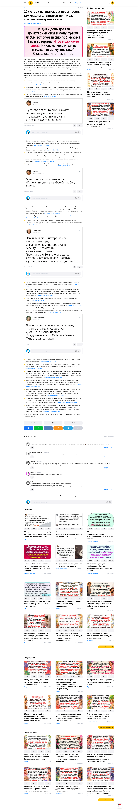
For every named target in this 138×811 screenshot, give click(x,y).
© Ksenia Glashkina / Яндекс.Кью (56, 395)
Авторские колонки (92, 721)
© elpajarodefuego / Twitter (48, 361)
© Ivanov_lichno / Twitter (29, 125)
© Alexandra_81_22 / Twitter (34, 368)
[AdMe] (33, 3)
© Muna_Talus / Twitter (74, 305)
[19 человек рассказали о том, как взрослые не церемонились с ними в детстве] (37, 589)
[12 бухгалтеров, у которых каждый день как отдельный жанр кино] (100, 80)
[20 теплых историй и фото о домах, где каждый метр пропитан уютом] (100, 109)
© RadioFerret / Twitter (37, 85)
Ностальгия (59, 793)
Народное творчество (29, 7)
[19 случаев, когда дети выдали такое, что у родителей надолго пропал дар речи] (37, 668)
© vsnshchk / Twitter (28, 266)
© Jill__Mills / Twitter (50, 96)
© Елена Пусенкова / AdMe (45, 295)
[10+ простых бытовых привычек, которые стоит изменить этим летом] (100, 668)
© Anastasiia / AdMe (34, 92)
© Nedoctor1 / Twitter (28, 191)
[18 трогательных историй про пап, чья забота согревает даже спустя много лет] (100, 621)
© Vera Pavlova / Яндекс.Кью (53, 377)
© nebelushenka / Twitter (52, 150)
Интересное (90, 640)
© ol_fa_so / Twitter (38, 300)
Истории (89, 39)
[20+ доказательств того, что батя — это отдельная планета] (69, 552)
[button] (33, 423)
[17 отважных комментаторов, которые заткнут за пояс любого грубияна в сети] (69, 520)
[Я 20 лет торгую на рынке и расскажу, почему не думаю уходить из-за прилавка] (100, 702)
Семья (25, 608)
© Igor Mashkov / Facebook (41, 145)
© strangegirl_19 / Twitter (29, 344)
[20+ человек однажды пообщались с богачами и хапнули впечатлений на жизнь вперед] (100, 552)
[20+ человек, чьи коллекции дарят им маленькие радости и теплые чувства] (69, 774)
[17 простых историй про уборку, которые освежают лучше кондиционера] (69, 589)
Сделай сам (90, 687)
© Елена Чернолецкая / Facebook (67, 402)
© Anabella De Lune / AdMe (52, 213)
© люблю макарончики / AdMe (51, 411)
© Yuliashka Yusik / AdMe (54, 312)
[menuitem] (51, 3)
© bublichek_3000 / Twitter (63, 166)
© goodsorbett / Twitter (32, 225)
